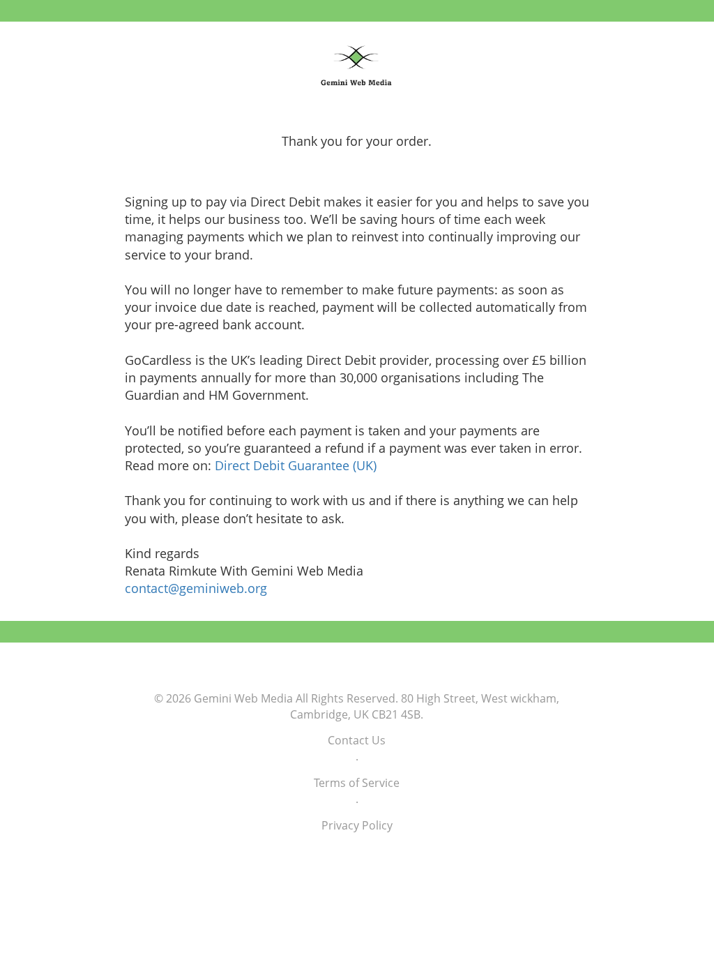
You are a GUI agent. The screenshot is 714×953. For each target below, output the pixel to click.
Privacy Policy (357, 825)
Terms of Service (357, 782)
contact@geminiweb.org (196, 588)
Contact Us (357, 740)
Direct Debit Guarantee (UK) (296, 465)
